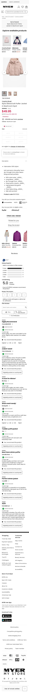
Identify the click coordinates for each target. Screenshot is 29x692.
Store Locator (19, 550)
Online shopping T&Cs (14, 635)
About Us (4, 586)
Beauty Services (20, 557)
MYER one (5, 577)
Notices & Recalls (20, 566)
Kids (3, 16)
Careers (4, 583)
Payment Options (7, 542)
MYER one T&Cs (22, 640)
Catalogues (5, 560)
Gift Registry (18, 560)
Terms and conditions (8, 640)
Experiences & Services (19, 553)
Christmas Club (6, 595)
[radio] (8, 133)
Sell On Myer (5, 598)
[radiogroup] (14, 137)
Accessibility (18, 569)
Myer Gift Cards (6, 580)
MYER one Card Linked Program (6, 564)
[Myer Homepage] (8, 7)
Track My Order (6, 539)
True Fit (4, 557)
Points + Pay (5, 545)
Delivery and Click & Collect (8, 548)
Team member (19, 648)
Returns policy (14, 627)
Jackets (4, 18)
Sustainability (6, 592)
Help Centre (18, 541)
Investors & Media (7, 589)
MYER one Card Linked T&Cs (14, 644)
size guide (24, 128)
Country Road (6, 101)
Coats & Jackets (19, 16)
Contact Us (18, 547)
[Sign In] (18, 7)
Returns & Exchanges (5, 553)
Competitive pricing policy (14, 631)
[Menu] (2, 12)
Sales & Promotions (21, 563)
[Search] (26, 11)
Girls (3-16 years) (9, 16)
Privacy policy (9, 648)
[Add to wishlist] (25, 688)
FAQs (16, 544)
